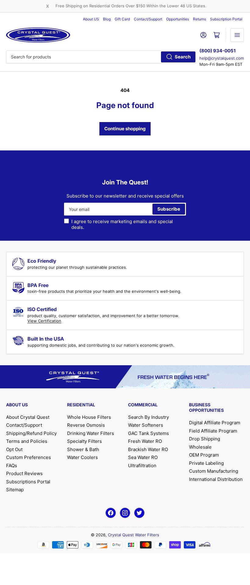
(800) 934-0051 (217, 51)
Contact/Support (148, 19)
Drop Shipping (204, 439)
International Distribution (216, 479)
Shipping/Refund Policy (31, 433)
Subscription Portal (226, 19)
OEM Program (204, 455)
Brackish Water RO (148, 449)
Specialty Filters (84, 441)
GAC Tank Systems (148, 433)
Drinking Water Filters (90, 433)
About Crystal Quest (27, 417)
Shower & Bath (83, 449)
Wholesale (200, 447)
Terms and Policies (26, 441)
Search (183, 57)
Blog (107, 19)
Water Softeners (145, 425)
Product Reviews (24, 473)
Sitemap (15, 489)
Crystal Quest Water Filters (133, 534)
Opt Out (14, 449)
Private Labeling (206, 463)
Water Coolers (82, 457)
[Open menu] (237, 35)
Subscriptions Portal (28, 482)
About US (91, 19)
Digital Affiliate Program (214, 423)
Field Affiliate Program (213, 431)
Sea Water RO (143, 457)
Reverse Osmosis (86, 425)
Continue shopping (125, 128)
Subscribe (168, 209)
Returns (199, 19)
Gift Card (122, 19)
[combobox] (101, 57)
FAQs (11, 465)
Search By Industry (148, 417)
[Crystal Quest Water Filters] (38, 35)
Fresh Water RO (145, 441)
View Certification (44, 320)
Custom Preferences (28, 457)
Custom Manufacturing (213, 471)
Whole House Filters (89, 417)
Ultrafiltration (142, 465)
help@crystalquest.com (221, 58)
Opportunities (177, 19)
